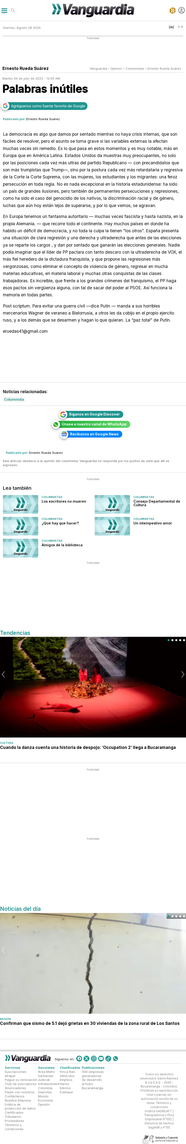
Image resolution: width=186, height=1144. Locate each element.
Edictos (65, 1088)
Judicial (44, 1080)
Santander (46, 1076)
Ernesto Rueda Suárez (164, 68)
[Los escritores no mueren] (20, 504)
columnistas (134, 68)
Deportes (45, 1092)
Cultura (6, 743)
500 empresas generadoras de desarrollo (93, 1076)
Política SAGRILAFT (158, 1111)
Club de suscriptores (21, 1084)
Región (5, 1019)
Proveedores (14, 1121)
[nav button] (4, 10)
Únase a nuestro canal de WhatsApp (94, 424)
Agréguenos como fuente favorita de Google (48, 106)
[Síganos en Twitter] (86, 1058)
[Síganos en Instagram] (94, 1058)
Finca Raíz (67, 1072)
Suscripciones (15, 1072)
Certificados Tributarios (14, 1115)
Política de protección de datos (20, 1106)
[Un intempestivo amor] (112, 526)
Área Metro (46, 1072)
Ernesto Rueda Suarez (43, 119)
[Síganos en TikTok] (108, 1058)
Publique (66, 1092)
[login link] (181, 10)
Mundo (43, 1096)
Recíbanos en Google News (94, 434)
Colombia (45, 1088)
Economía (45, 1100)
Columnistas (52, 497)
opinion (116, 68)
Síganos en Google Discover (94, 414)
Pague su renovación (21, 1080)
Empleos (66, 1080)
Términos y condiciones (14, 1127)
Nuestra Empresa (18, 1100)
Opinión (44, 1104)
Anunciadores (15, 1088)
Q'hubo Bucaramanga (92, 1086)
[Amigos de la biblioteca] (20, 548)
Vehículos (67, 1076)
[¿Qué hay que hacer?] (20, 526)
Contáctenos (14, 1096)
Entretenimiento (50, 1084)
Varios (64, 1084)
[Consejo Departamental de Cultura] (112, 504)
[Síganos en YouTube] (101, 1058)
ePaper (10, 1076)
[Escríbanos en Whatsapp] (115, 1058)
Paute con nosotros (20, 1092)
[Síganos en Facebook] (79, 1058)
